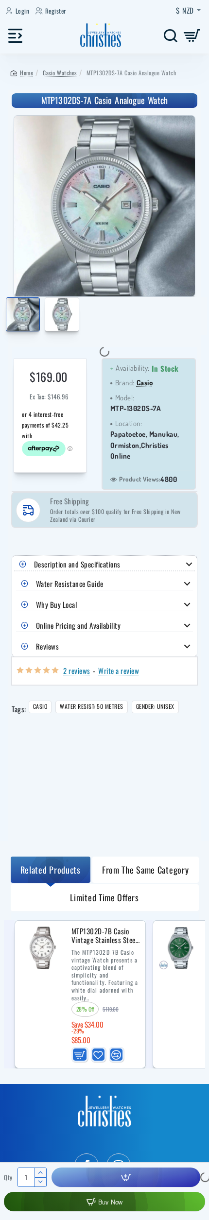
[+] (40, 1172)
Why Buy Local (56, 604)
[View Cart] (192, 35)
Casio (145, 382)
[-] (40, 1181)
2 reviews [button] (76, 670)
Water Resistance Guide (70, 583)
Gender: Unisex (155, 706)
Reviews (47, 646)
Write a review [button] (118, 670)
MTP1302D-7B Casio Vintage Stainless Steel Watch (104, 936)
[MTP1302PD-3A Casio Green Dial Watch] (180, 948)
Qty (8, 1177)
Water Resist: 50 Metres (91, 706)
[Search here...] (170, 35)
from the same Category (145, 869)
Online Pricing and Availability (78, 625)
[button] (7, 316)
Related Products (50, 869)
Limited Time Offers (104, 897)
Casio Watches (60, 73)
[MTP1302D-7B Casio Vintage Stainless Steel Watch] (42, 948)
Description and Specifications (77, 564)
